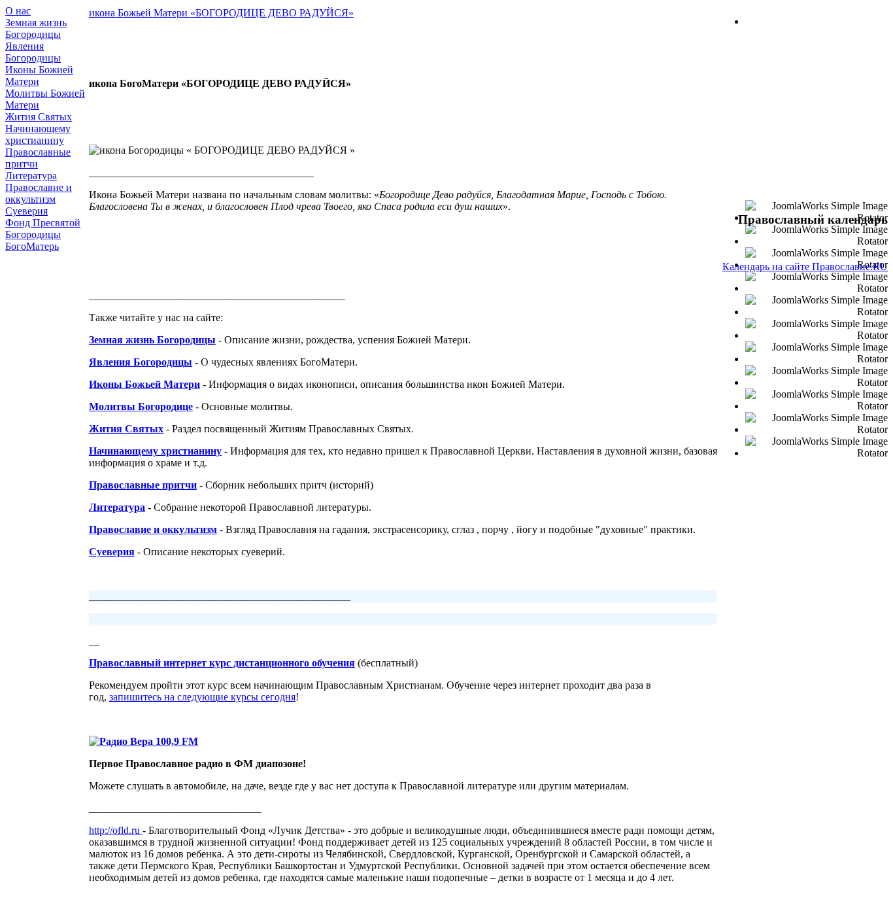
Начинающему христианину (38, 134)
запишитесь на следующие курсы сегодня (202, 696)
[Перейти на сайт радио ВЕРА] (143, 741)
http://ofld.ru (116, 830)
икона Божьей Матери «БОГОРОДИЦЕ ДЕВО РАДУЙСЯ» (221, 12)
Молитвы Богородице (141, 406)
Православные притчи (143, 485)
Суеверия (26, 210)
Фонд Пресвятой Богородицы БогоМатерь (42, 234)
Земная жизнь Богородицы (36, 28)
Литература (31, 175)
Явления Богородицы (33, 52)
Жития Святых (38, 116)
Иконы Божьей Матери (144, 384)
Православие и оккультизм (38, 193)
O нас (18, 10)
